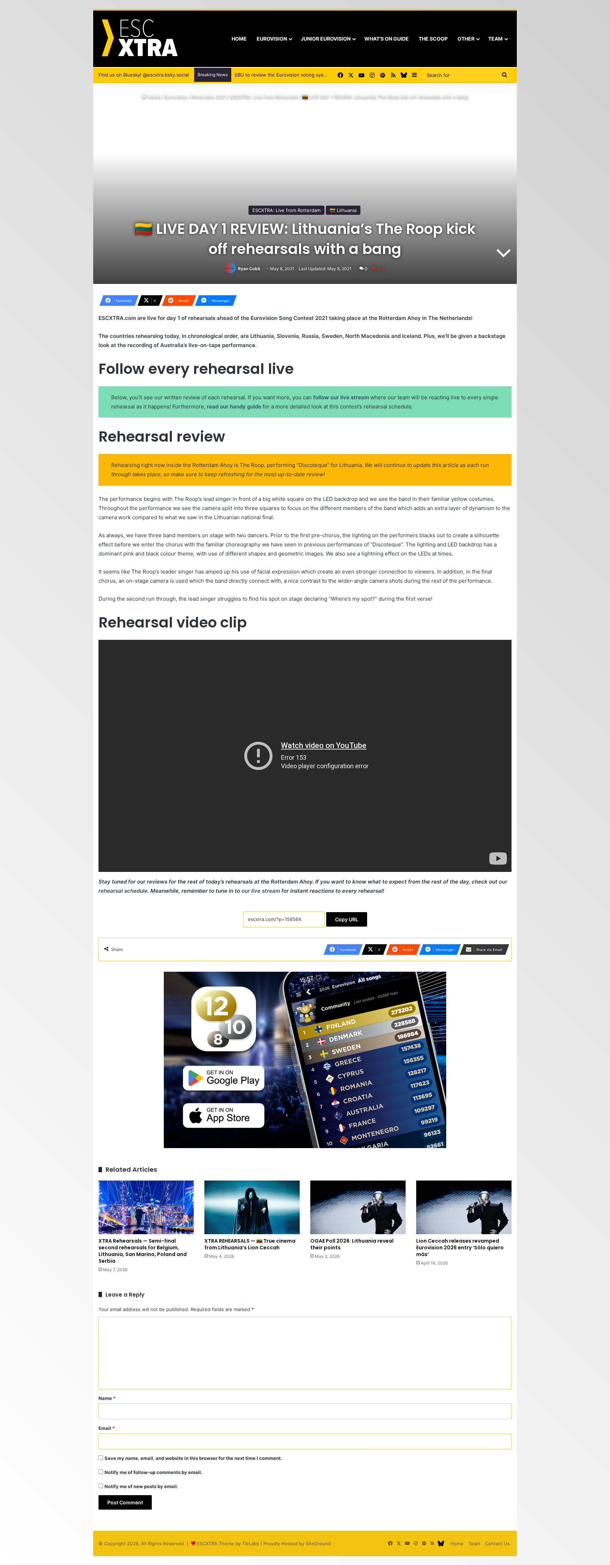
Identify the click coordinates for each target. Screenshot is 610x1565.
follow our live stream (341, 397)
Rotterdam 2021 (208, 97)
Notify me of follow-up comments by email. (153, 1472)
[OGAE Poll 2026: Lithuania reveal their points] (358, 1207)
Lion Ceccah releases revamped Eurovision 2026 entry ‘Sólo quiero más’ (460, 1247)
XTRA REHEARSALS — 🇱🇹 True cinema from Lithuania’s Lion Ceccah (249, 1244)
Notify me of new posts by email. (141, 1486)
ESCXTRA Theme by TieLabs (228, 1543)
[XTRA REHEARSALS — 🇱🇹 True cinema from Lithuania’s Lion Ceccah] (252, 1207)
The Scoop (433, 39)
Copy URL (346, 919)
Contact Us (497, 1543)
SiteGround (318, 1543)
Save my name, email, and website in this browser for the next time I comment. (193, 1458)
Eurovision (272, 39)
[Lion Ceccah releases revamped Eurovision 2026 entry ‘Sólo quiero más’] (464, 1207)
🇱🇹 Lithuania (343, 210)
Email (106, 1428)
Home (239, 39)
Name (106, 1398)
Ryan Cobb (249, 268)
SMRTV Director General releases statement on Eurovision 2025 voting (313, 75)
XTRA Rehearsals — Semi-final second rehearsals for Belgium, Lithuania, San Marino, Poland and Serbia (142, 1250)
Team (495, 39)
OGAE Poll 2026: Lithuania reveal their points (352, 1244)
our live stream (260, 890)
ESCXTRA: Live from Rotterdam (264, 97)
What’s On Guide (386, 39)
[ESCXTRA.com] (138, 39)
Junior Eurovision (326, 39)
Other (466, 39)
